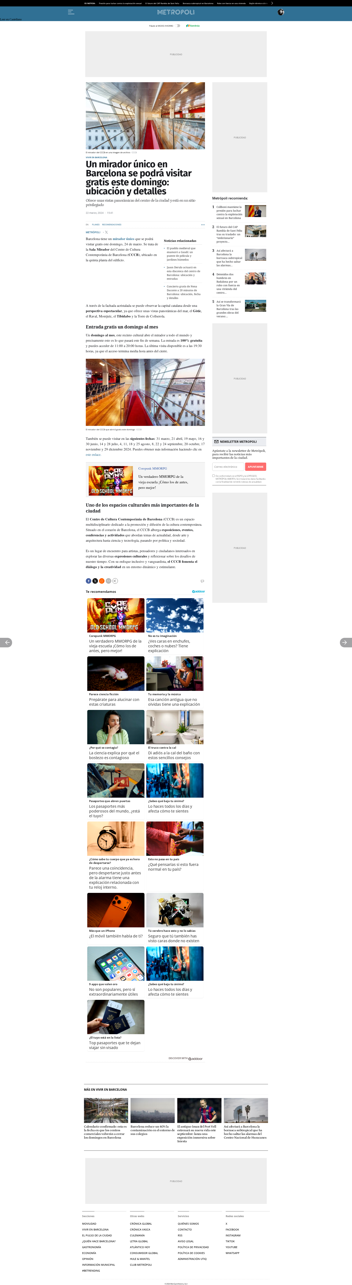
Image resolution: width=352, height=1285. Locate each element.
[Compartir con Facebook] (88, 581)
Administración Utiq (192, 1259)
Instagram (233, 1235)
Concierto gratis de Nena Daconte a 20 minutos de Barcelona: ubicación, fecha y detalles (184, 292)
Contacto (185, 1229)
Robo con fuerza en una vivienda (231, 3)
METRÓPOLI (93, 232)
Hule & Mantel (140, 1259)
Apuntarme (255, 466)
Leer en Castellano (11, 19)
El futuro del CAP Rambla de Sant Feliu (162, 3)
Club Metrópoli (141, 1264)
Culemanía (137, 1235)
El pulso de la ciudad (97, 1235)
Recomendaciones (111, 224)
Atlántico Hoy (140, 1247)
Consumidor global (144, 1253)
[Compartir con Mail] (108, 581)
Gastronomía (91, 1247)
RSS (180, 1235)
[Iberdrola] (193, 25)
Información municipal (98, 1264)
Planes (96, 224)
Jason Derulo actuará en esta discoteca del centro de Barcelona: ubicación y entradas (183, 273)
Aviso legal (186, 1241)
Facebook (232, 1229)
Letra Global (139, 1241)
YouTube (231, 1247)
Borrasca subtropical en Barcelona (198, 3)
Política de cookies (191, 1253)
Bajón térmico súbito (258, 3)
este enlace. (93, 454)
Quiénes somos (188, 1223)
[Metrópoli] (176, 12)
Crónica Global (141, 1223)
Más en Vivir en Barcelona (105, 1090)
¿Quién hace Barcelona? (98, 1241)
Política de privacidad (193, 1247)
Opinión (87, 1259)
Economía (89, 1253)
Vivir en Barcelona (96, 157)
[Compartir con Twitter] (95, 581)
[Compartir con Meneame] (101, 581)
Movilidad (89, 1223)
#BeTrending (91, 1270)
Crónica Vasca (140, 1229)
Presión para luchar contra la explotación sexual (120, 3)
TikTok (230, 1241)
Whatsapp (232, 1253)
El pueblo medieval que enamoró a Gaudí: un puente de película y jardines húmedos (181, 253)
